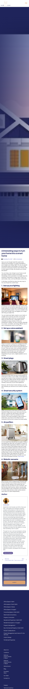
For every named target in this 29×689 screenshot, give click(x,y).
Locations (6, 652)
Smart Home (21, 456)
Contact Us (7, 678)
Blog (5, 669)
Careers (6, 685)
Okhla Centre (7, 666)
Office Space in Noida (9, 607)
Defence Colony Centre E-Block (7, 656)
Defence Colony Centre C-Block (7, 662)
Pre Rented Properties (9, 640)
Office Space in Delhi (9, 601)
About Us (6, 650)
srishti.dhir (6, 505)
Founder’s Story (6, 672)
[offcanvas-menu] (26, 3)
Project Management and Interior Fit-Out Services (14, 633)
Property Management (9, 625)
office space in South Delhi (10, 604)
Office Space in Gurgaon (10, 609)
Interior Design (7, 637)
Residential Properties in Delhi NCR (13, 620)
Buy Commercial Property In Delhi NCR (13, 628)
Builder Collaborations (9, 630)
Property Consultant (9, 617)
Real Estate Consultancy (10, 615)
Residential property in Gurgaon (12, 622)
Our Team (6, 675)
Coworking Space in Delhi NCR (11, 612)
